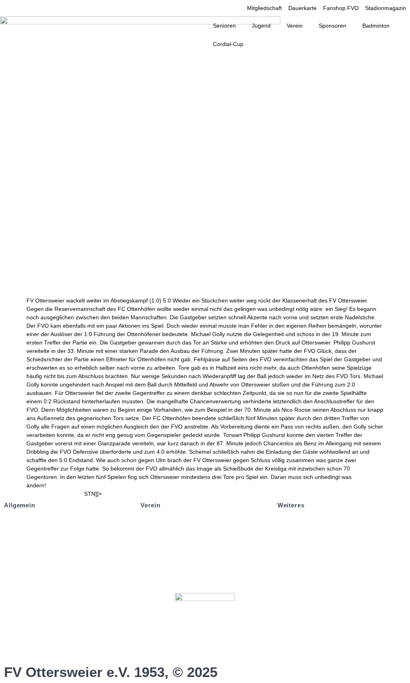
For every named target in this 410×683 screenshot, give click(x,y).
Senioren (224, 25)
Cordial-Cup (228, 44)
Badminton (376, 25)
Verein (295, 25)
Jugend (261, 25)
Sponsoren (332, 25)
